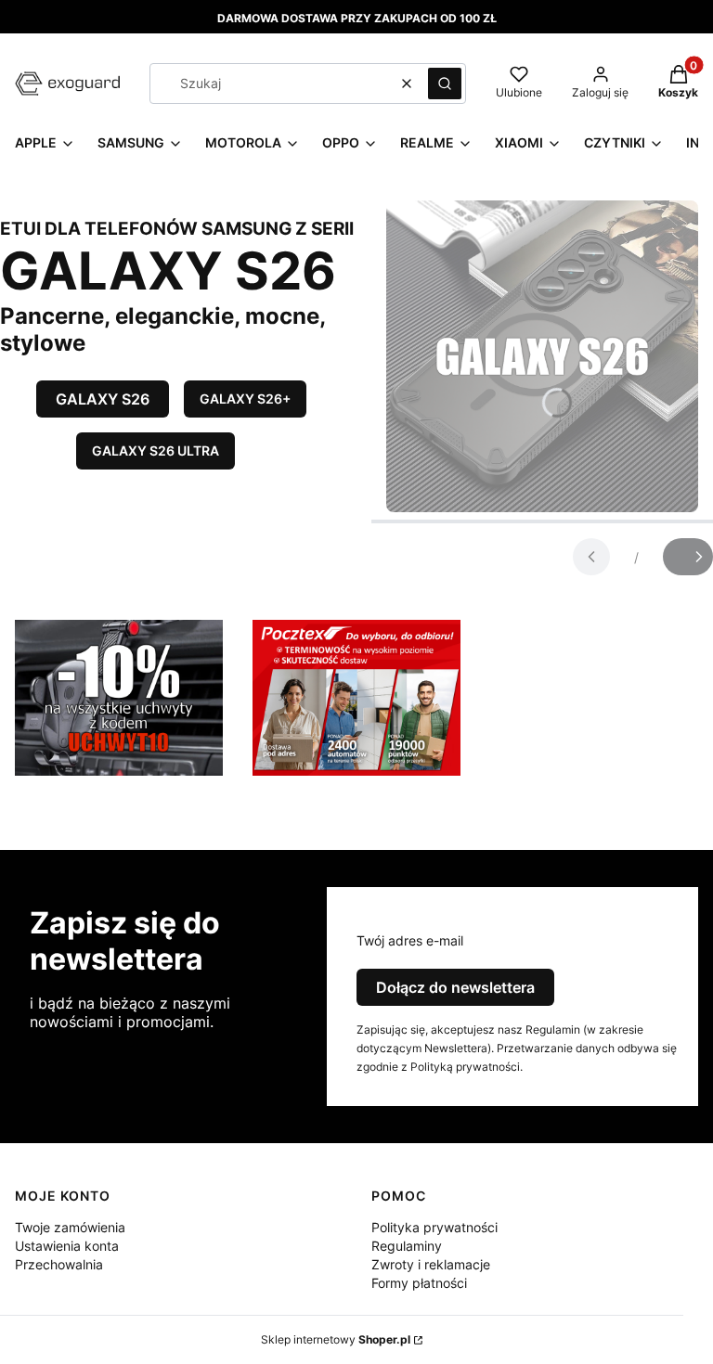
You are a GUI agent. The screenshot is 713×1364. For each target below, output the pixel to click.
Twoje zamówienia (70, 1227)
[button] (444, 83)
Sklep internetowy (335, 1339)
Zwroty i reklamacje (430, 1264)
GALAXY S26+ (245, 398)
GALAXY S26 (102, 399)
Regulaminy (406, 1246)
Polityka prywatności (434, 1227)
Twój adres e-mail (409, 940)
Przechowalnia (59, 1264)
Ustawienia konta (67, 1246)
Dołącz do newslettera (455, 987)
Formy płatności (419, 1283)
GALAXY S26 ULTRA (155, 450)
